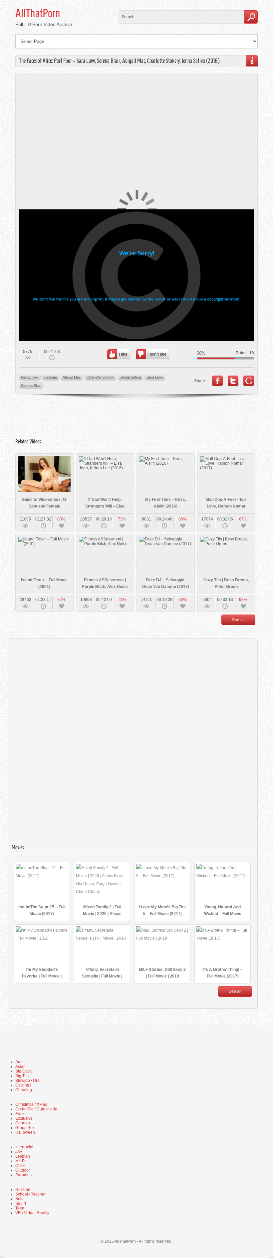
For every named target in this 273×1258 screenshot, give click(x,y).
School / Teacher (30, 1194)
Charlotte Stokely (100, 377)
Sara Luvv (154, 377)
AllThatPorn (37, 13)
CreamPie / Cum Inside (36, 1109)
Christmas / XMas (31, 1104)
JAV (18, 1151)
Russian (22, 1189)
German (22, 1123)
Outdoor (22, 1170)
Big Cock (23, 1071)
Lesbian (50, 377)
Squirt (20, 1203)
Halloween (25, 1132)
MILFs (20, 1161)
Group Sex (30, 377)
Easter (21, 1113)
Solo (19, 1199)
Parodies (23, 1175)
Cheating (23, 1089)
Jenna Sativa (130, 377)
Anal (19, 1062)
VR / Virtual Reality (32, 1212)
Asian (20, 1066)
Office (20, 1165)
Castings (23, 1085)
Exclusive (24, 1118)
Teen (19, 1208)
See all (238, 620)
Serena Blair (31, 386)
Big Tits (22, 1076)
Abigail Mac (72, 377)
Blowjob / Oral (28, 1080)
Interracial (24, 1147)
